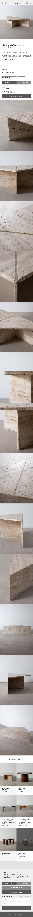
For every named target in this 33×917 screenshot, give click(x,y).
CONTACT (9, 883)
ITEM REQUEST (17, 888)
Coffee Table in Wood (23, 789)
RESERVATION (17, 96)
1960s (22, 791)
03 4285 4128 (24, 82)
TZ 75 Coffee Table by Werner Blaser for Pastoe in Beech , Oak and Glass (24, 821)
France (3, 856)
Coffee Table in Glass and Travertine (23, 855)
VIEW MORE (15, 865)
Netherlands (21, 825)
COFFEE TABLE (5, 42)
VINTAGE (14, 77)
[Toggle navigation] (30, 3)
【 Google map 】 (6, 877)
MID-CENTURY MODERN (9, 76)
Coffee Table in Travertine (6, 789)
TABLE (10, 42)
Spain (3, 825)
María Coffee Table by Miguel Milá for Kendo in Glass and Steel (8, 821)
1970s (6, 49)
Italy (3, 49)
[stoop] (16, 3)
